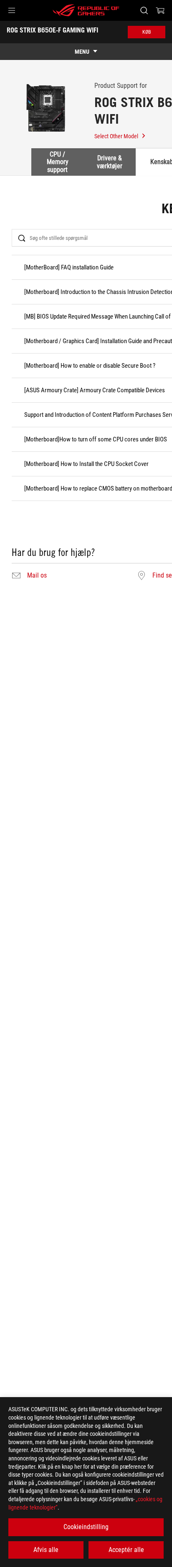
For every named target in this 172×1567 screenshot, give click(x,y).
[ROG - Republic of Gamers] (86, 10)
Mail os (37, 575)
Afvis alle (45, 1550)
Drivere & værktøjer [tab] (109, 161)
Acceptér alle (126, 1550)
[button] (12, 10)
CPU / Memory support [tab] (57, 162)
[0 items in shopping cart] (160, 10)
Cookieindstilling (86, 1527)
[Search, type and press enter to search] (144, 10)
